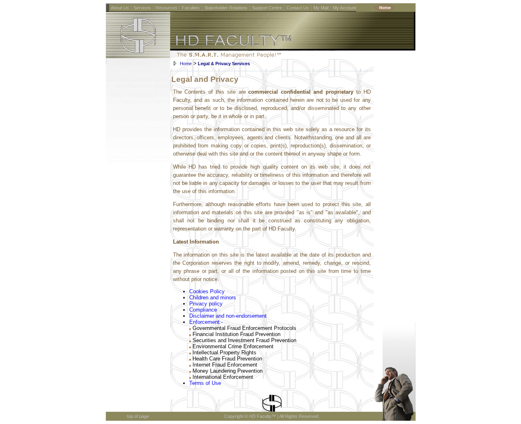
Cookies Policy (207, 291)
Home (186, 63)
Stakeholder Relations (225, 7)
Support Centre (267, 7)
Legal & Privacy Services (223, 63)
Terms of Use (205, 383)
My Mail (320, 7)
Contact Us (298, 7)
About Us (120, 7)
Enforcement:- (206, 322)
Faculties (191, 7)
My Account (344, 7)
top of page (138, 416)
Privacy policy (206, 304)
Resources (166, 7)
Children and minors (212, 297)
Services (142, 7)
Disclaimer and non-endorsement (228, 316)
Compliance (203, 310)
